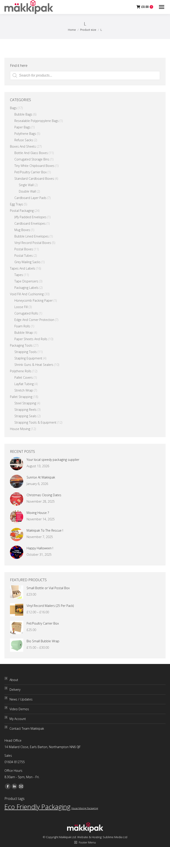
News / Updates (21, 699)
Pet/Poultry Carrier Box (30, 172)
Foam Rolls (22, 326)
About (14, 680)
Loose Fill (21, 307)
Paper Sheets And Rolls (30, 339)
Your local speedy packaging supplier (53, 459)
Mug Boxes (22, 230)
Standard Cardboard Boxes (34, 178)
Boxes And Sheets (23, 146)
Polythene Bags (25, 133)
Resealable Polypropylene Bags (36, 121)
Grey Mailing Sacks (27, 262)
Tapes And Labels (22, 268)
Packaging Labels (26, 288)
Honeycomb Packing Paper (33, 300)
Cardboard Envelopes (30, 223)
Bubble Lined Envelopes (31, 236)
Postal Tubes (23, 255)
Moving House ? (38, 513)
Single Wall (26, 185)
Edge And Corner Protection (34, 320)
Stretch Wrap (23, 390)
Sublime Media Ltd (115, 837)
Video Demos (19, 709)
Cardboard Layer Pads (30, 198)
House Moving (20, 429)
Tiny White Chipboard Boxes (34, 166)
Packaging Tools (21, 345)
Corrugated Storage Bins (31, 159)
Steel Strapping (25, 403)
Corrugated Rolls (26, 313)
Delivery (15, 689)
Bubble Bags (23, 114)
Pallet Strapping (21, 397)
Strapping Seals (25, 416)
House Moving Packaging (84, 808)
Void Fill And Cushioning (27, 294)
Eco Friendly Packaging (37, 806)
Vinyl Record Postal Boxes (32, 243)
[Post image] (16, 463)
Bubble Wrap (23, 332)
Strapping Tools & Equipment (35, 422)
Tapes (18, 275)
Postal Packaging (22, 210)
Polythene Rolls (20, 371)
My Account (18, 719)
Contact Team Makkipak (27, 728)
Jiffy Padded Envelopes (30, 217)
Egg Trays (16, 204)
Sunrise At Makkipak (41, 477)
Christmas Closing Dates (44, 495)
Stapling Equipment (28, 358)
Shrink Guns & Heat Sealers (33, 365)
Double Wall (27, 191)
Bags (13, 108)
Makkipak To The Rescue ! (45, 530)
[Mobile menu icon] (162, 7)
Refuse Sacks (23, 140)
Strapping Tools (25, 352)
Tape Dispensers (26, 281)
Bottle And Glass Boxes (31, 153)
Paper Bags (22, 127)
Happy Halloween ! (40, 548)
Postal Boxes (23, 249)
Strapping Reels (25, 409)
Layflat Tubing (24, 384)
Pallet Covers (23, 377)
